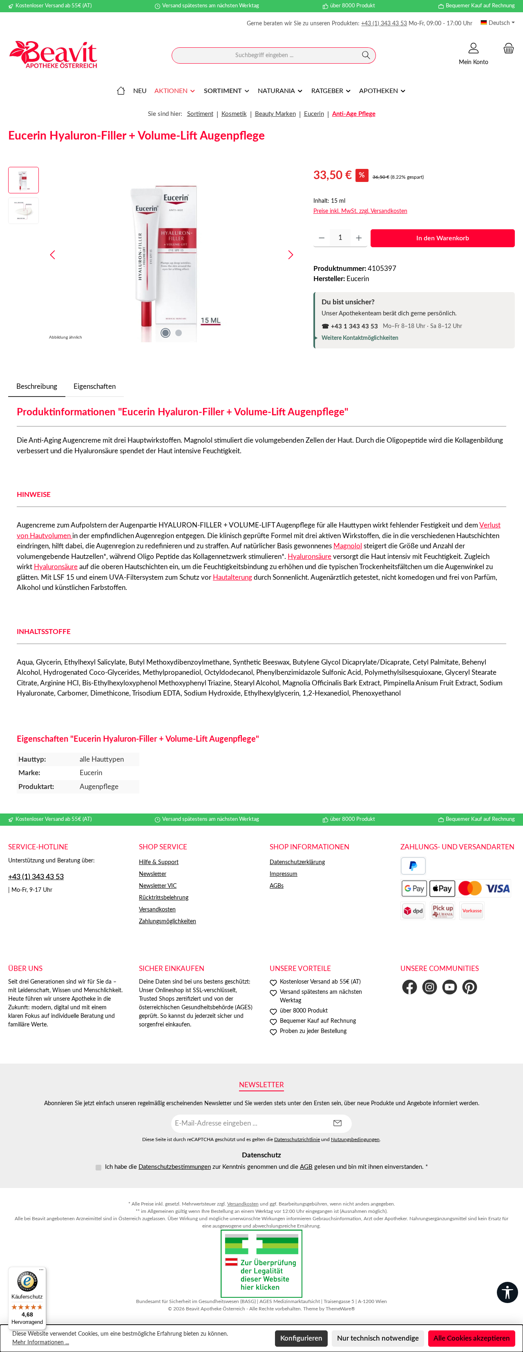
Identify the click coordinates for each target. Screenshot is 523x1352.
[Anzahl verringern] (321, 238)
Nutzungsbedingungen (355, 1139)
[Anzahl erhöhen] (359, 238)
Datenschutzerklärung (297, 862)
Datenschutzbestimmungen (175, 1167)
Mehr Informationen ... (40, 1342)
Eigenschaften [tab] (95, 386)
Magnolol (347, 546)
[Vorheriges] (53, 255)
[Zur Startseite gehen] (53, 56)
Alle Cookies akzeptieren (472, 1338)
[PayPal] (413, 866)
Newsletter (152, 874)
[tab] (36, 386)
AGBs (277, 886)
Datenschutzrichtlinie (297, 1139)
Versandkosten (157, 910)
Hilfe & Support (159, 862)
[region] (152, 254)
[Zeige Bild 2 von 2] (178, 333)
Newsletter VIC (158, 886)
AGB (306, 1167)
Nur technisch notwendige (378, 1338)
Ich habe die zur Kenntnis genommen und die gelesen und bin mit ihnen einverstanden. (266, 1167)
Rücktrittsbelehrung (163, 898)
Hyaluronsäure (309, 556)
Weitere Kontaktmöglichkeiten (360, 338)
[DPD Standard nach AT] (413, 911)
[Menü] (41, 1272)
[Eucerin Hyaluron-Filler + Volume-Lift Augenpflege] (171, 254)
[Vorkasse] (472, 911)
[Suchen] (366, 55)
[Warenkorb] (506, 48)
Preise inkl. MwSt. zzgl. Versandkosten (360, 211)
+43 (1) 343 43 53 (384, 24)
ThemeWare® (340, 1308)
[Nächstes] (290, 255)
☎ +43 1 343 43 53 (350, 327)
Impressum (283, 874)
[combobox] (264, 55)
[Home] (121, 91)
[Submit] (337, 1124)
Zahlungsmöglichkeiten (167, 921)
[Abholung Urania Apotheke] (442, 911)
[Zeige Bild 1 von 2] (165, 333)
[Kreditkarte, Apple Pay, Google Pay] (455, 888)
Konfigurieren (301, 1338)
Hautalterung (232, 577)
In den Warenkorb (442, 238)
